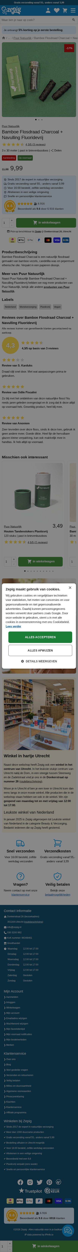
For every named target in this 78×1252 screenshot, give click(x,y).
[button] (39, 661)
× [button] (70, 587)
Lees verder (13, 626)
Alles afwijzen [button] (40, 650)
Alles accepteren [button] (40, 637)
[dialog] (39, 626)
